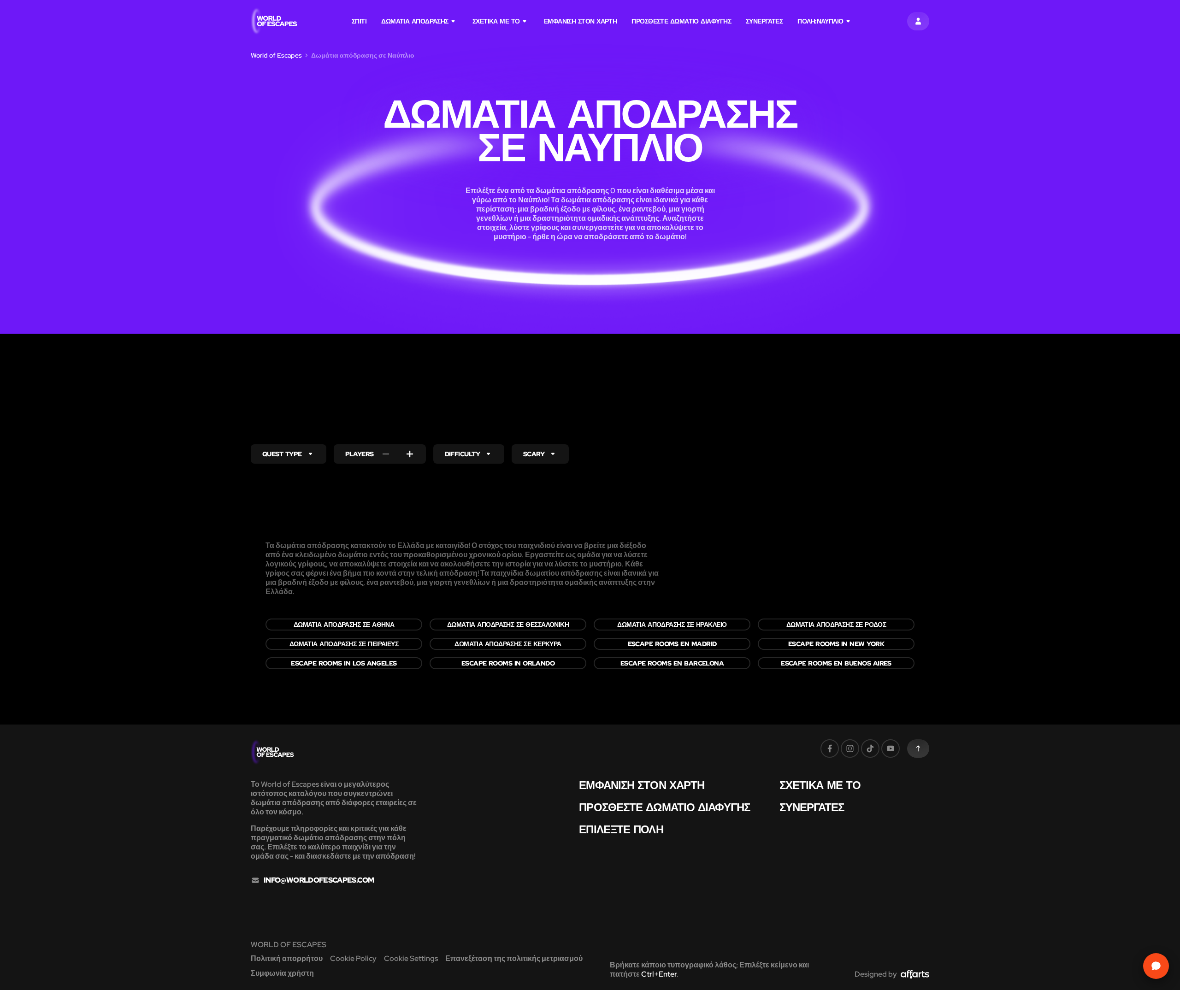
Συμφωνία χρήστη (282, 973)
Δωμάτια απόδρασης (414, 21)
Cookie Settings (411, 958)
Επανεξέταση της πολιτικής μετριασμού (514, 958)
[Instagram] (850, 748)
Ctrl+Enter (659, 974)
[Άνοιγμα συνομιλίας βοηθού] (1156, 966)
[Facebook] (829, 748)
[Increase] (409, 454)
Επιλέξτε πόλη (621, 829)
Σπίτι (359, 21)
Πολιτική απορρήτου (287, 958)
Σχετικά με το (496, 21)
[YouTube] (890, 748)
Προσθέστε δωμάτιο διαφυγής (681, 21)
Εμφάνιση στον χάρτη (580, 21)
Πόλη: (820, 21)
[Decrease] (385, 454)
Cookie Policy (353, 958)
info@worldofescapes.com (319, 880)
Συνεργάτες (764, 21)
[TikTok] (870, 748)
